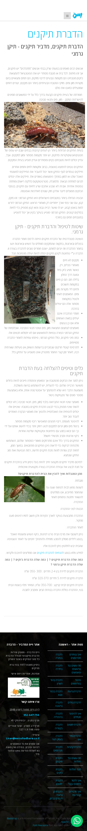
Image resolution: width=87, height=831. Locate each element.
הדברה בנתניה (59, 656)
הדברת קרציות (74, 747)
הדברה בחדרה (59, 667)
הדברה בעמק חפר (57, 737)
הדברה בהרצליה (58, 715)
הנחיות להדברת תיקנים (49, 553)
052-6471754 (31, 715)
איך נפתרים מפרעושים (75, 656)
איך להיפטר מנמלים (75, 715)
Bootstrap (12, 818)
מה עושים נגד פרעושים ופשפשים (74, 669)
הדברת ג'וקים (59, 771)
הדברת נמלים (74, 702)
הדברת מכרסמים (58, 748)
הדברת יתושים (74, 724)
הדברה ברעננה (59, 704)
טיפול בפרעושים (76, 681)
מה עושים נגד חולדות (74, 759)
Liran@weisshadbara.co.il (22, 738)
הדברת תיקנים (59, 759)
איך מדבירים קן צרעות (75, 793)
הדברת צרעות (74, 691)
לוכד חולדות (75, 769)
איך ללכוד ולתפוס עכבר (74, 782)
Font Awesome (41, 825)
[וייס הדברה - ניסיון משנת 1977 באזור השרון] (78, 15)
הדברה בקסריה (59, 726)
